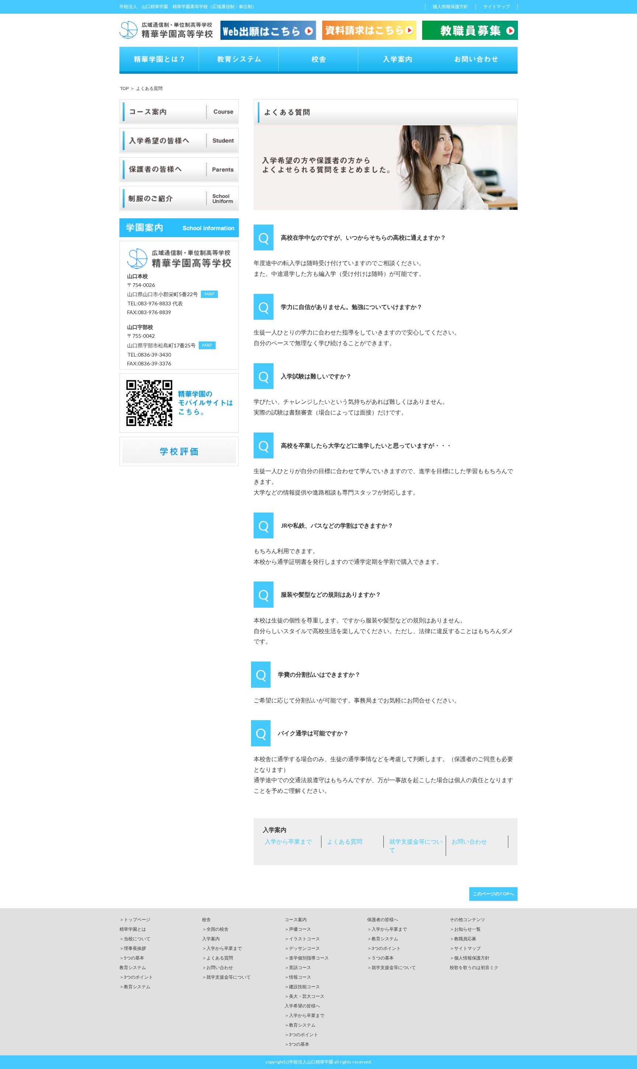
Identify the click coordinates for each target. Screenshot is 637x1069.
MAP (209, 293)
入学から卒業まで (288, 841)
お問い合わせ (469, 841)
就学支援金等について (415, 845)
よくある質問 (344, 841)
